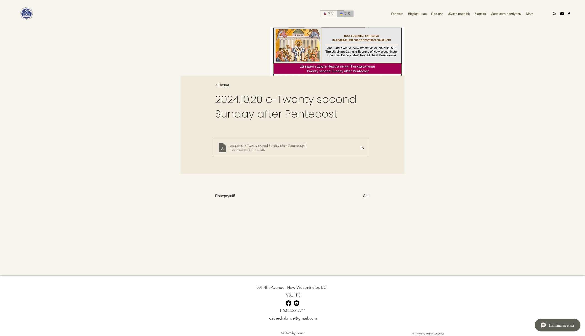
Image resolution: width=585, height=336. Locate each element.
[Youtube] (562, 13)
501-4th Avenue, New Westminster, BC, (293, 287)
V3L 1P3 (293, 295)
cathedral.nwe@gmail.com (293, 318)
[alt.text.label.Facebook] (569, 13)
